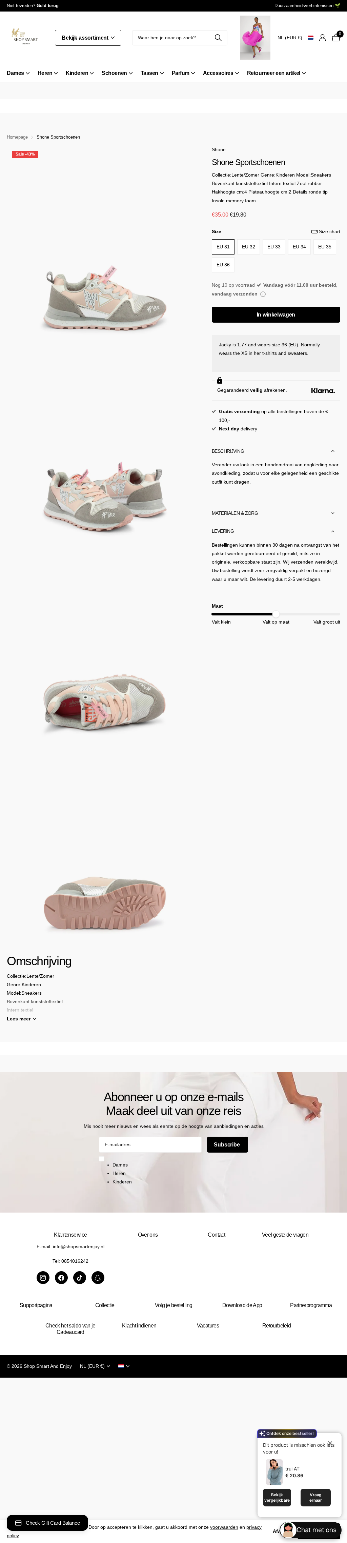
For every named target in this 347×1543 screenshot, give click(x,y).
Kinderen (77, 73)
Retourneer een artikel (273, 73)
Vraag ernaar (315, 1497)
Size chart (329, 231)
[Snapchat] (97, 1277)
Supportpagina (36, 1305)
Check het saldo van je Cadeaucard (70, 1329)
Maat (217, 606)
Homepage (17, 137)
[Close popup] (327, 1443)
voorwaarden (224, 1527)
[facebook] (61, 1277)
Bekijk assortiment (86, 38)
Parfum (180, 73)
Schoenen (114, 73)
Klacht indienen (139, 1325)
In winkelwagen (276, 315)
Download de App (242, 1305)
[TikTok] (79, 1277)
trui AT (292, 1468)
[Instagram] (43, 1277)
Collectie (105, 1305)
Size (276, 231)
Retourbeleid (276, 1325)
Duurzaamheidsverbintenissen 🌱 (307, 5)
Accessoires (218, 73)
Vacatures (208, 1325)
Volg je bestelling (173, 1305)
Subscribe (227, 1145)
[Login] (322, 37)
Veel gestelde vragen (285, 1235)
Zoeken (218, 37)
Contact (216, 1235)
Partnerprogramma (311, 1305)
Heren (45, 73)
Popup (263, 294)
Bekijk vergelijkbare (277, 1497)
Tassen (149, 73)
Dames (15, 73)
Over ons (148, 1235)
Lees (18, 1018)
